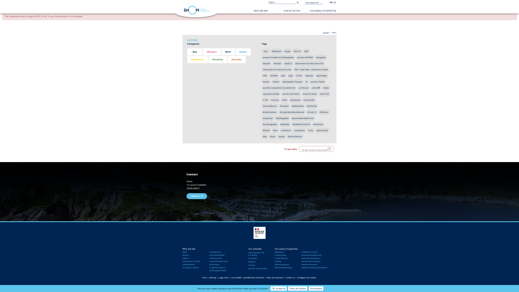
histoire (266, 81)
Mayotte (266, 63)
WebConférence (295, 136)
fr (335, 2)
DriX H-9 (297, 51)
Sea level (278, 261)
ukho (283, 75)
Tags (264, 43)
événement (318, 124)
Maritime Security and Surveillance (314, 267)
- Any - (194, 51)
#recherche (312, 106)
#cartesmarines (270, 112)
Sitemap (212, 277)
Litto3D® (316, 88)
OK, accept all (278, 288)
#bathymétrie (298, 106)
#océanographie (270, 124)
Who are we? (261, 10)
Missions (185, 255)
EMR (306, 51)
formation (284, 106)
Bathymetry (279, 252)
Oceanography (280, 255)
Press (204, 277)
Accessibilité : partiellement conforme (247, 277)
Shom (284, 100)
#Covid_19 (311, 112)
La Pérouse (304, 88)
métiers (276, 81)
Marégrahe (321, 57)
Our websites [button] (312, 2)
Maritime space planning (311, 261)
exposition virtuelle (271, 94)
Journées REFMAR (305, 57)
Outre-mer (324, 94)
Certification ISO (215, 258)
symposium (295, 100)
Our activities (292, 10)
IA (306, 81)
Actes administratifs (216, 255)
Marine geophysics (282, 264)
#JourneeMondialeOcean (303, 118)
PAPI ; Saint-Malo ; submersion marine (311, 69)
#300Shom (276, 51)
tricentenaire (309, 100)
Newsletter (197, 59)
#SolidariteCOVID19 (301, 124)
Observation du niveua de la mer (277, 69)
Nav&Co (288, 63)
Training (251, 265)
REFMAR (274, 75)
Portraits (237, 59)
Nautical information (309, 264)
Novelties (217, 59)
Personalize (316, 288)
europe (281, 136)
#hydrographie (282, 118)
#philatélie (284, 124)
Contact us (197, 196)
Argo (291, 75)
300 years (212, 51)
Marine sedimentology (283, 267)
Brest (275, 130)
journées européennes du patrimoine (279, 88)
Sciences (275, 100)
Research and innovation (257, 268)
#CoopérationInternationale (292, 112)
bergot (287, 51)
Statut (184, 252)
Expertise (309, 75)
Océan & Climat (310, 94)
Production (252, 258)
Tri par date (290, 149)
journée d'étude (318, 81)
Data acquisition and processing (256, 253)
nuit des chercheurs (291, 94)
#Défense (324, 112)
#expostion (268, 118)
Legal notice (224, 277)
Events (243, 51)
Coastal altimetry (281, 258)
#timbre (266, 130)
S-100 (265, 100)
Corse (310, 130)
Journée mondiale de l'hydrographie (278, 57)
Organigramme (215, 252)
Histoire (185, 258)
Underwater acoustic (309, 252)
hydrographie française (292, 81)
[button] (514, 16)
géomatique (322, 75)
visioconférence (270, 106)
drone (272, 136)
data (265, 136)
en (331, 2)
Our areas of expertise (323, 10)
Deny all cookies (298, 288)
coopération (299, 130)
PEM (265, 75)
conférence (286, 130)
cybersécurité (322, 130)
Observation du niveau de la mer (309, 63)
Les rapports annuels (190, 267)
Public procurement (274, 277)
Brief (228, 51)
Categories (193, 43)
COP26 (299, 75)
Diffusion (251, 262)
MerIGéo (277, 63)
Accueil (326, 32)
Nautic (326, 88)
